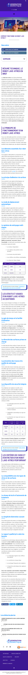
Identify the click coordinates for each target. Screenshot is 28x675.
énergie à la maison (7, 663)
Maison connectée (15, 653)
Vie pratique (6, 653)
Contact (23, 672)
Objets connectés (7, 656)
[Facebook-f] (12, 9)
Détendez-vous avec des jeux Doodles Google (14, 624)
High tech (5, 660)
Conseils (12, 660)
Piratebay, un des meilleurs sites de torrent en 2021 (14, 634)
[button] (26, 1)
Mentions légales (10, 673)
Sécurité (17, 656)
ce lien (13, 171)
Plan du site (19, 673)
